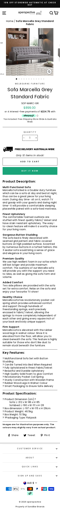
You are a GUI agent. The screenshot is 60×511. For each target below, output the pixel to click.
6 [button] (29, 79)
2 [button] (19, 79)
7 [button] (31, 79)
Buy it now (30, 171)
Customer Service (30, 448)
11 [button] (41, 79)
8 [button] (34, 79)
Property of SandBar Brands (30, 506)
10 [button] (39, 79)
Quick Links (30, 466)
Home (10, 21)
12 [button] (44, 79)
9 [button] (36, 79)
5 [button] (27, 79)
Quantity (30, 132)
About (30, 457)
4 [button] (24, 79)
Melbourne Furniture (30, 84)
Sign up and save (30, 476)
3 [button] (22, 79)
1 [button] (16, 79)
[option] (30, 4)
